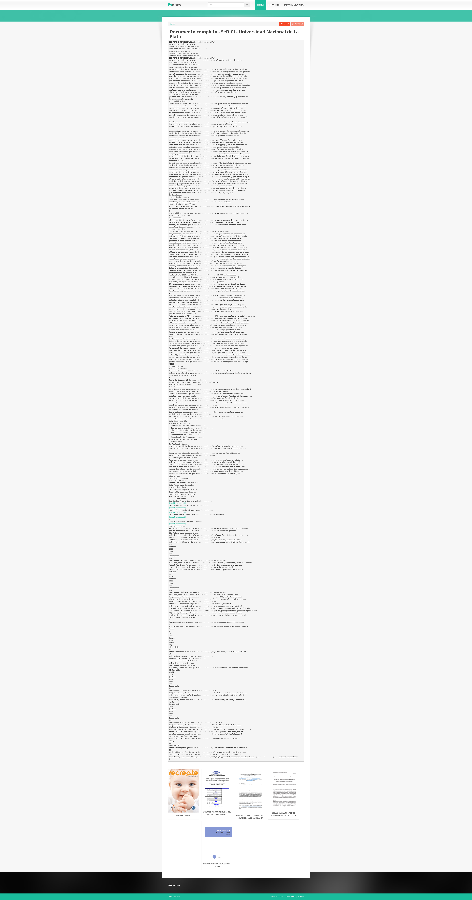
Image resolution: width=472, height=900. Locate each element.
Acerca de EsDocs (277, 897)
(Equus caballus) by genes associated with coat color (283, 814)
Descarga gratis (183, 815)
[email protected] (177, 503)
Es (174, 4)
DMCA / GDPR (290, 897)
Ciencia (172, 24)
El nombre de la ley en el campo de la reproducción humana (250, 816)
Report (285, 24)
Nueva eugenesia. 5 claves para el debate (216, 865)
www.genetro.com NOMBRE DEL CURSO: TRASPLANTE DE (217, 813)
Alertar (301, 897)
